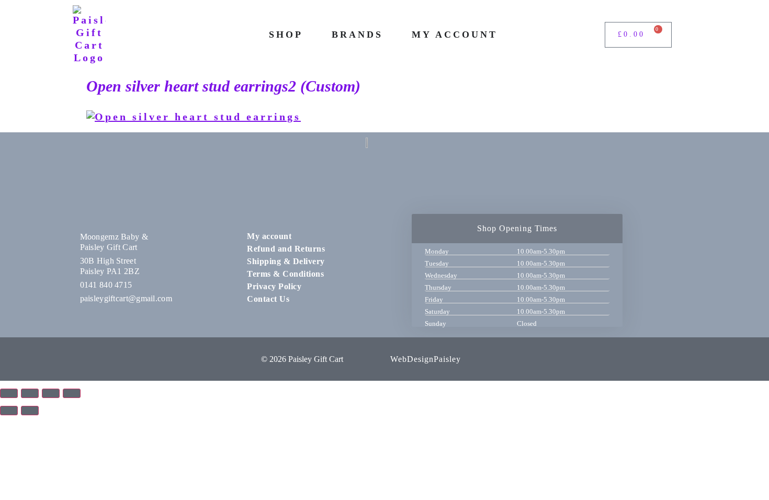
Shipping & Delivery (286, 261)
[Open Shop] (310, 35)
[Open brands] (390, 35)
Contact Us (268, 298)
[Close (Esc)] (72, 393)
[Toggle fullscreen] (30, 393)
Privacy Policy (274, 286)
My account (269, 236)
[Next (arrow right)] (30, 410)
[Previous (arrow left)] (9, 410)
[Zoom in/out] (9, 393)
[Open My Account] (505, 35)
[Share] (51, 393)
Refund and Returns (286, 248)
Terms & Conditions (285, 273)
